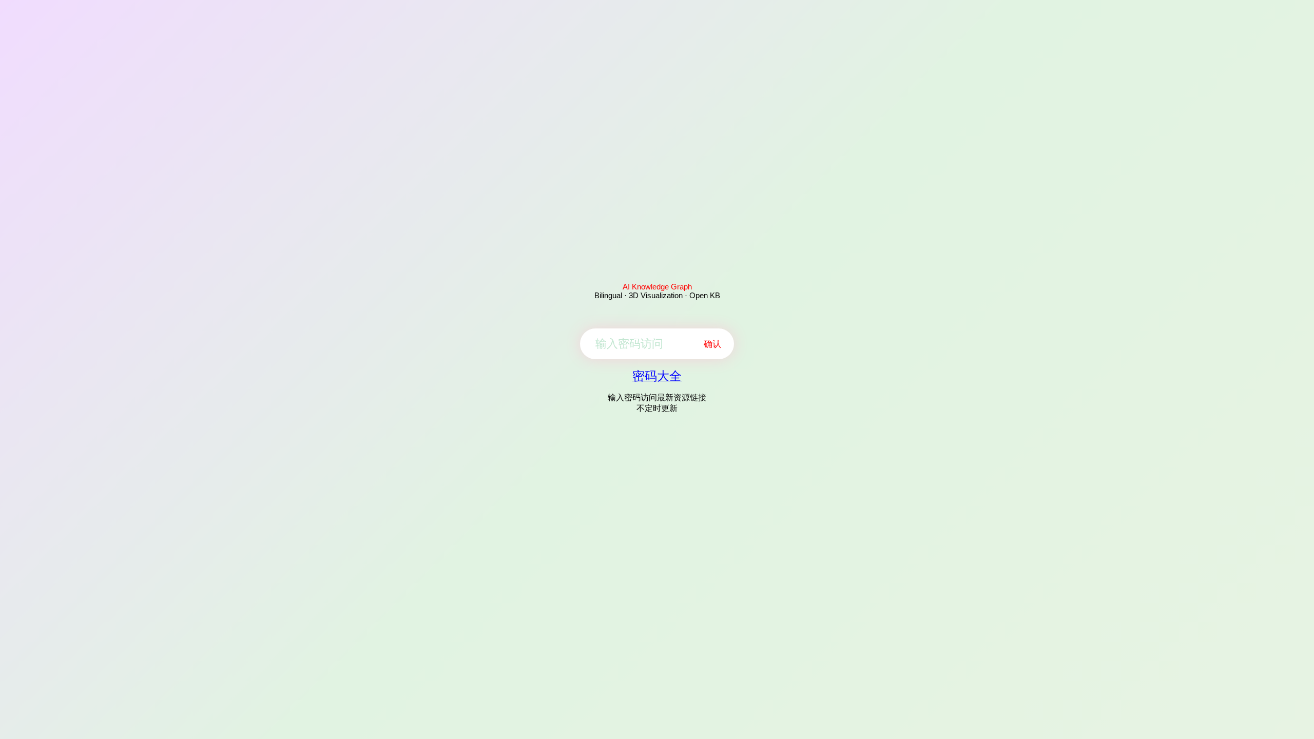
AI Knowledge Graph (657, 286)
